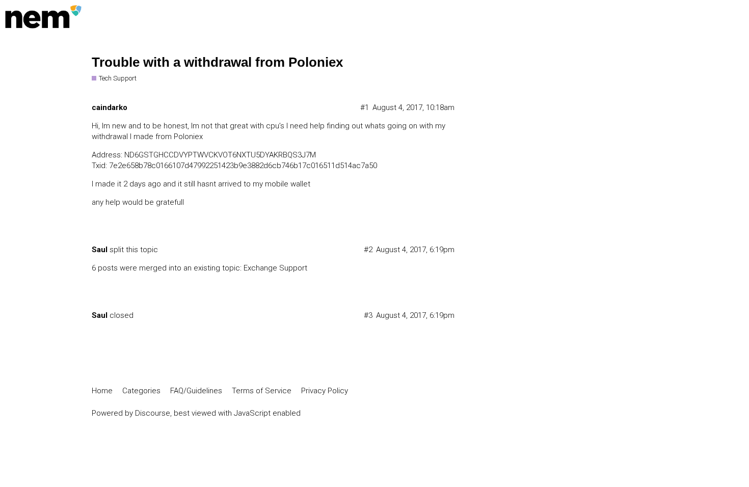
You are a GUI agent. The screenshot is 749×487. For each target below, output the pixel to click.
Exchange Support (275, 268)
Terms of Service (261, 390)
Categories (141, 390)
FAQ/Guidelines (196, 390)
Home (102, 390)
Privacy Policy (324, 390)
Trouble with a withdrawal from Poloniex (217, 62)
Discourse (152, 413)
